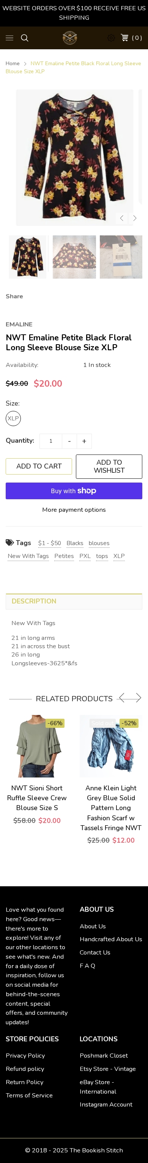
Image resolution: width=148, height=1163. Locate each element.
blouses (99, 543)
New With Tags (28, 556)
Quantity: (20, 440)
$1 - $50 (49, 543)
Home (13, 63)
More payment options (74, 509)
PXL (85, 556)
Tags (22, 542)
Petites (64, 556)
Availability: (22, 364)
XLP (13, 418)
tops (102, 556)
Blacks (74, 543)
